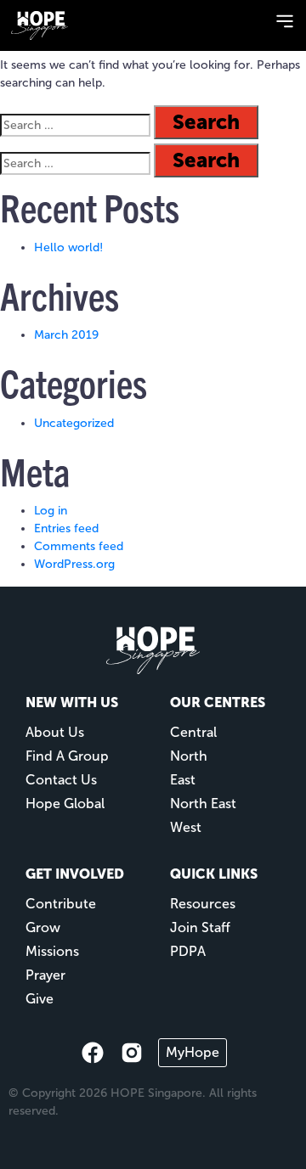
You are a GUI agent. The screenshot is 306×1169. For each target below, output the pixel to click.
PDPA (188, 951)
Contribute (61, 903)
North (188, 756)
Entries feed (66, 528)
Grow (43, 927)
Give (40, 999)
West (185, 827)
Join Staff (200, 927)
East (183, 780)
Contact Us (61, 780)
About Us (55, 732)
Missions (52, 951)
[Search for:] (75, 125)
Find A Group (67, 756)
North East (203, 803)
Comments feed (78, 546)
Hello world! (68, 247)
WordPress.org (74, 564)
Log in (50, 510)
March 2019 (66, 335)
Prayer (45, 975)
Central (193, 732)
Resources (202, 903)
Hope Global (65, 803)
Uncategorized (74, 423)
